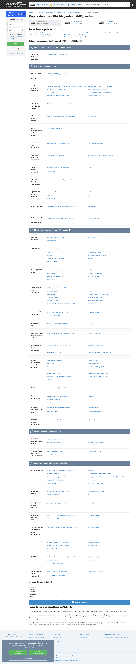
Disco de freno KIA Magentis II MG (109, 33)
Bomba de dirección (57, 542)
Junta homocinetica (93, 527)
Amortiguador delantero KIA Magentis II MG (76, 33)
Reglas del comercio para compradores (65, 658)
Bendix (54, 420)
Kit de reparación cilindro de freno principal (100, 473)
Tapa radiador (97, 255)
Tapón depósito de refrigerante (55, 258)
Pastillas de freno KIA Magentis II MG (39, 35)
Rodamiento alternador (53, 399)
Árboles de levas (56, 288)
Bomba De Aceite (93, 270)
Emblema (49, 195)
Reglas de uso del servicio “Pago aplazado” (66, 660)
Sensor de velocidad (94, 455)
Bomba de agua (56, 249)
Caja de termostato (93, 249)
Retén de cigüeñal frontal (95, 273)
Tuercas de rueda (57, 54)
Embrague (91, 560)
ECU (47, 367)
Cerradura (90, 167)
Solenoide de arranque (94, 420)
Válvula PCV (49, 379)
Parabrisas (49, 210)
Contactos (82, 641)
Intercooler (49, 252)
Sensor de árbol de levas (59, 407)
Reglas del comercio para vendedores (64, 656)
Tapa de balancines (52, 300)
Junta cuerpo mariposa (53, 373)
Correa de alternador (57, 312)
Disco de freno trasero (52, 473)
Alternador (55, 237)
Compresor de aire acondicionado (56, 89)
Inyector (90, 370)
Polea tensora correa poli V (95, 312)
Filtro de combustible (52, 370)
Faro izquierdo (92, 116)
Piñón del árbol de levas (53, 297)
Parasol (54, 128)
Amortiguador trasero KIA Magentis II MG (40, 37)
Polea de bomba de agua (95, 252)
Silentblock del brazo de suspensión (98, 519)
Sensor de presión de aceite (54, 276)
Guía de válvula (50, 294)
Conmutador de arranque (53, 442)
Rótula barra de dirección (53, 548)
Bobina (54, 439)
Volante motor (50, 279)
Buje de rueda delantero (94, 515)
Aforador (54, 360)
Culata (89, 291)
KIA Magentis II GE (111, 21)
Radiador (49, 255)
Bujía (89, 439)
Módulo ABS (91, 480)
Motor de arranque (51, 240)
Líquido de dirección (94, 545)
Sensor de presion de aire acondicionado (58, 95)
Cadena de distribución (94, 288)
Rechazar (38, 652)
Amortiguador (56, 503)
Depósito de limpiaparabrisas (60, 206)
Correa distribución (51, 291)
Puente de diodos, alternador (96, 442)
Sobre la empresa (84, 634)
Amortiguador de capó (58, 192)
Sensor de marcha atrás (94, 451)
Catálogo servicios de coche (37, 637)
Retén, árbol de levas (99, 352)
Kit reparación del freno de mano (55, 480)
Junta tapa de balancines (53, 352)
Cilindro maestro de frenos (59, 470)
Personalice (28, 658)
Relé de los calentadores (59, 376)
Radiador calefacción (99, 92)
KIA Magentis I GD (76, 21)
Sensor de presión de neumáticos (56, 455)
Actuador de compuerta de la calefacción (100, 86)
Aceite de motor (56, 270)
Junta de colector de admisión (96, 345)
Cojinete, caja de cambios (95, 571)
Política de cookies (28, 647)
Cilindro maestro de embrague (60, 557)
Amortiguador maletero (58, 180)
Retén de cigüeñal (51, 273)
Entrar (16, 44)
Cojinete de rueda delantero (54, 519)
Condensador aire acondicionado (97, 89)
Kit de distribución (98, 294)
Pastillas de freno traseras (95, 483)
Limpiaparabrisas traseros (59, 218)
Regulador (91, 396)
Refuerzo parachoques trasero (96, 143)
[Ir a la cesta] (133, 5)
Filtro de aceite (56, 388)
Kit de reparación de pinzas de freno (56, 477)
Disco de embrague (52, 560)
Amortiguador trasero (58, 491)
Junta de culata (50, 349)
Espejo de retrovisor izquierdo (60, 116)
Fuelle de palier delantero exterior (61, 527)
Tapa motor (96, 276)
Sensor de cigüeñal (93, 407)
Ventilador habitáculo (94, 95)
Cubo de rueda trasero (52, 494)
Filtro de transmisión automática (55, 575)
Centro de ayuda (84, 637)
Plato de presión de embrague (55, 563)
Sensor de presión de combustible (98, 376)
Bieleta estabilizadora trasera (96, 491)
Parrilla (89, 195)
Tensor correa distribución (95, 300)
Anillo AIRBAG (56, 74)
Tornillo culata (92, 304)
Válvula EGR (91, 323)
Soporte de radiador (52, 198)
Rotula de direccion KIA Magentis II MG (75, 37)
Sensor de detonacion (52, 411)
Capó (89, 192)
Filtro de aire (97, 367)
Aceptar (18, 652)
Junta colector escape (58, 345)
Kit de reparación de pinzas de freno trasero (106, 477)
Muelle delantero (92, 503)
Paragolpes (55, 155)
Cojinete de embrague (94, 557)
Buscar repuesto (81, 602)
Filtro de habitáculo (52, 92)
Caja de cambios (56, 571)
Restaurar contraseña (16, 54)
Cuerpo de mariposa (93, 363)
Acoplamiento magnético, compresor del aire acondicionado (66, 86)
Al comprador (58, 641)
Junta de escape (92, 349)
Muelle (89, 494)
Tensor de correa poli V (53, 315)
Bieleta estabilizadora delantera (61, 515)
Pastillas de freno (51, 483)
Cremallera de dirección (94, 542)
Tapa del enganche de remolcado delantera (100, 155)
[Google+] (19, 49)
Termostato (91, 258)
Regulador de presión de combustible (99, 373)
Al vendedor (57, 637)
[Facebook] (13, 49)
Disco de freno (92, 470)
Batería (54, 451)
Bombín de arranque (57, 167)
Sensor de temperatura (94, 411)
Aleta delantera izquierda (59, 104)
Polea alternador (56, 396)
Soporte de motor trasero (95, 333)
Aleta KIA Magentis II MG (36, 33)
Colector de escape (57, 323)
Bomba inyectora (92, 360)
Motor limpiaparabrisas (94, 218)
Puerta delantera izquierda (95, 180)
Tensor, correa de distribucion (60, 304)
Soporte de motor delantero (60, 333)
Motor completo (92, 237)
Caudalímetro (50, 363)
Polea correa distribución (95, 297)
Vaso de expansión (52, 261)
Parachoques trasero (58, 143)
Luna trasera (91, 206)
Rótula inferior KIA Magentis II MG (74, 35)
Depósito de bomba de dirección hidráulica (58, 545)
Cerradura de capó (51, 171)
